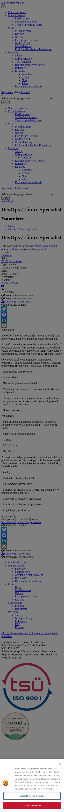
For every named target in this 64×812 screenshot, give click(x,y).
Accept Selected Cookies (32, 795)
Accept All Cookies (32, 805)
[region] (32, 785)
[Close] (60, 763)
